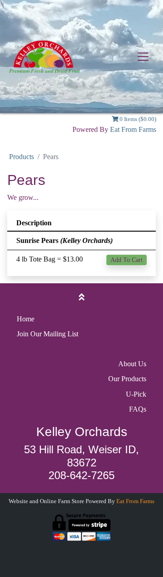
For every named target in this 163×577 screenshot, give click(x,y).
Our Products (127, 379)
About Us (132, 364)
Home (25, 319)
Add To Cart (126, 260)
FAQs (137, 409)
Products (21, 156)
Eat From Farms (133, 129)
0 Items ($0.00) (137, 119)
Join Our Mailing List (47, 334)
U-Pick (136, 394)
